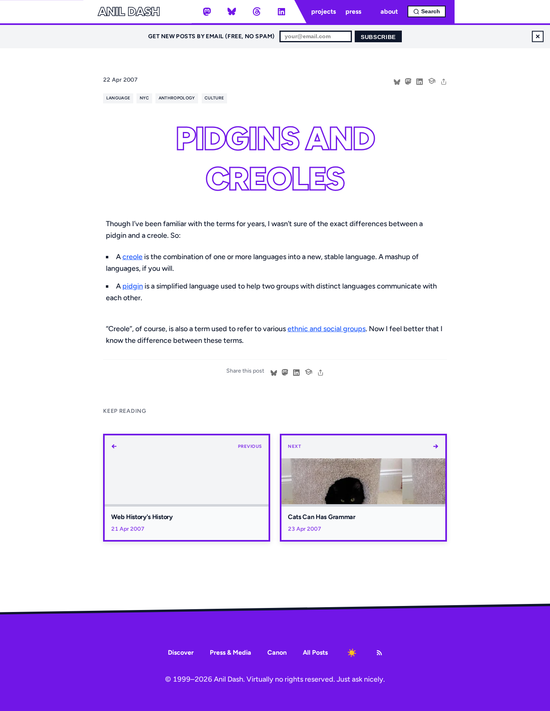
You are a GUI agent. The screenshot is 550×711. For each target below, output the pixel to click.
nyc (144, 98)
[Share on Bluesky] (397, 81)
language (118, 98)
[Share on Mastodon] (408, 81)
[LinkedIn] (281, 12)
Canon (277, 652)
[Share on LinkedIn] (419, 81)
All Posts (315, 652)
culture (214, 98)
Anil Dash (128, 11)
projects (323, 11)
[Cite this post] (432, 80)
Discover (181, 652)
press (353, 11)
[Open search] (426, 11)
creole (132, 256)
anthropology (177, 98)
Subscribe (378, 37)
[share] (443, 81)
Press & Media (230, 652)
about (389, 11)
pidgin (132, 286)
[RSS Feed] (379, 652)
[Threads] (256, 12)
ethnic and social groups (326, 328)
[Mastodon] (207, 12)
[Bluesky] (232, 12)
